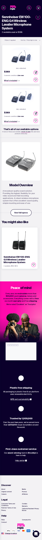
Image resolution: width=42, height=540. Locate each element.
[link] (14, 7)
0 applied (10, 40)
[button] (35, 72)
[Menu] (3, 8)
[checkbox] (35, 80)
